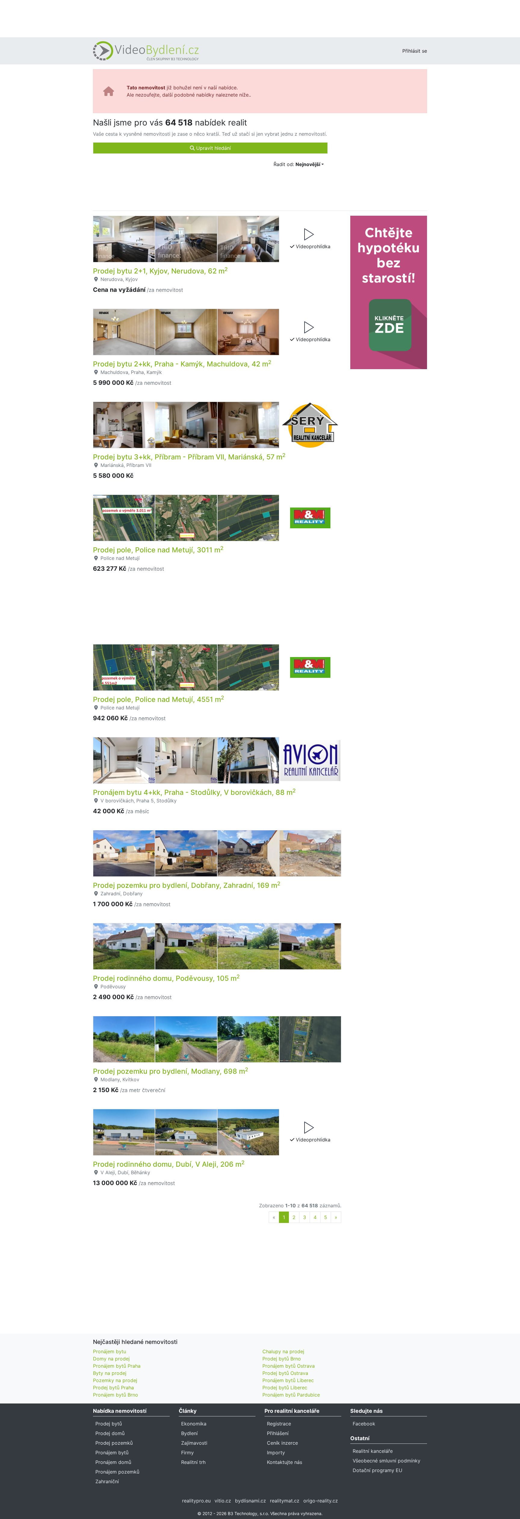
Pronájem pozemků (117, 1472)
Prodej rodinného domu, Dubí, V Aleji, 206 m (169, 1164)
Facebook (364, 1424)
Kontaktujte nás (284, 1462)
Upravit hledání (213, 148)
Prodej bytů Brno (281, 1359)
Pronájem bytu (109, 1351)
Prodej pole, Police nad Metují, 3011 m (158, 550)
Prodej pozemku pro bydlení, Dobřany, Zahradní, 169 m (186, 885)
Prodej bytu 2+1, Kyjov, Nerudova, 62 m (160, 271)
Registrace (279, 1424)
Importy (276, 1453)
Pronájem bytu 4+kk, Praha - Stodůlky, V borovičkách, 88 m (194, 792)
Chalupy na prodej (283, 1351)
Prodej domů (110, 1433)
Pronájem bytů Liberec (288, 1380)
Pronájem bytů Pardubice (291, 1395)
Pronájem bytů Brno (115, 1395)
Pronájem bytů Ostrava (288, 1366)
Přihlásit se (414, 51)
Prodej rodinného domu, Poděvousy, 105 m (166, 978)
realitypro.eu (196, 1501)
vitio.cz (223, 1501)
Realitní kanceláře (373, 1451)
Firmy (187, 1453)
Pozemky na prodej (115, 1380)
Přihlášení (278, 1433)
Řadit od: (297, 164)
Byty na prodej (109, 1373)
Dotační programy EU (377, 1470)
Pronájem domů (113, 1462)
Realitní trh (193, 1462)
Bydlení (189, 1433)
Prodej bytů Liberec (284, 1388)
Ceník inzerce (282, 1443)
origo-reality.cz (320, 1501)
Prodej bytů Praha (113, 1388)
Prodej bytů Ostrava (285, 1373)
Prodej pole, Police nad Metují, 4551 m (158, 699)
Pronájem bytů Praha (117, 1366)
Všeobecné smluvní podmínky (386, 1461)
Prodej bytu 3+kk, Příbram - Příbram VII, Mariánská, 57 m (189, 457)
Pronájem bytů (111, 1453)
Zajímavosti (194, 1443)
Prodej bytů (108, 1424)
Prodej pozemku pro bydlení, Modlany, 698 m (170, 1071)
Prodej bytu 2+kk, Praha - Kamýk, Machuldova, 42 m (182, 364)
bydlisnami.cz (250, 1501)
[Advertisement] (260, 18)
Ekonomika (193, 1424)
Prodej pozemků (114, 1443)
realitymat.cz (284, 1501)
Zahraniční (107, 1481)
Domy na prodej (111, 1359)
